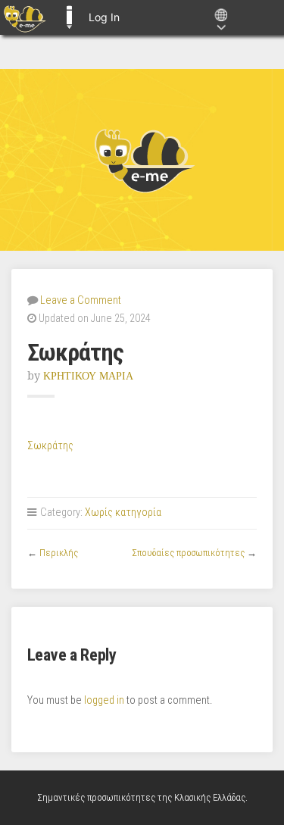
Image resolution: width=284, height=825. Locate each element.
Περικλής (58, 552)
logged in (104, 700)
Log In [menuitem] (104, 17)
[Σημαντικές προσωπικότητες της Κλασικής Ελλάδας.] (142, 160)
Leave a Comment (80, 300)
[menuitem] (24, 17)
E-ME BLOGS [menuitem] (69, 17)
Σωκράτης (50, 445)
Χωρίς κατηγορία (123, 512)
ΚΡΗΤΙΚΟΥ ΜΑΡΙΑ (88, 376)
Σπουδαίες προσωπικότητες (188, 552)
